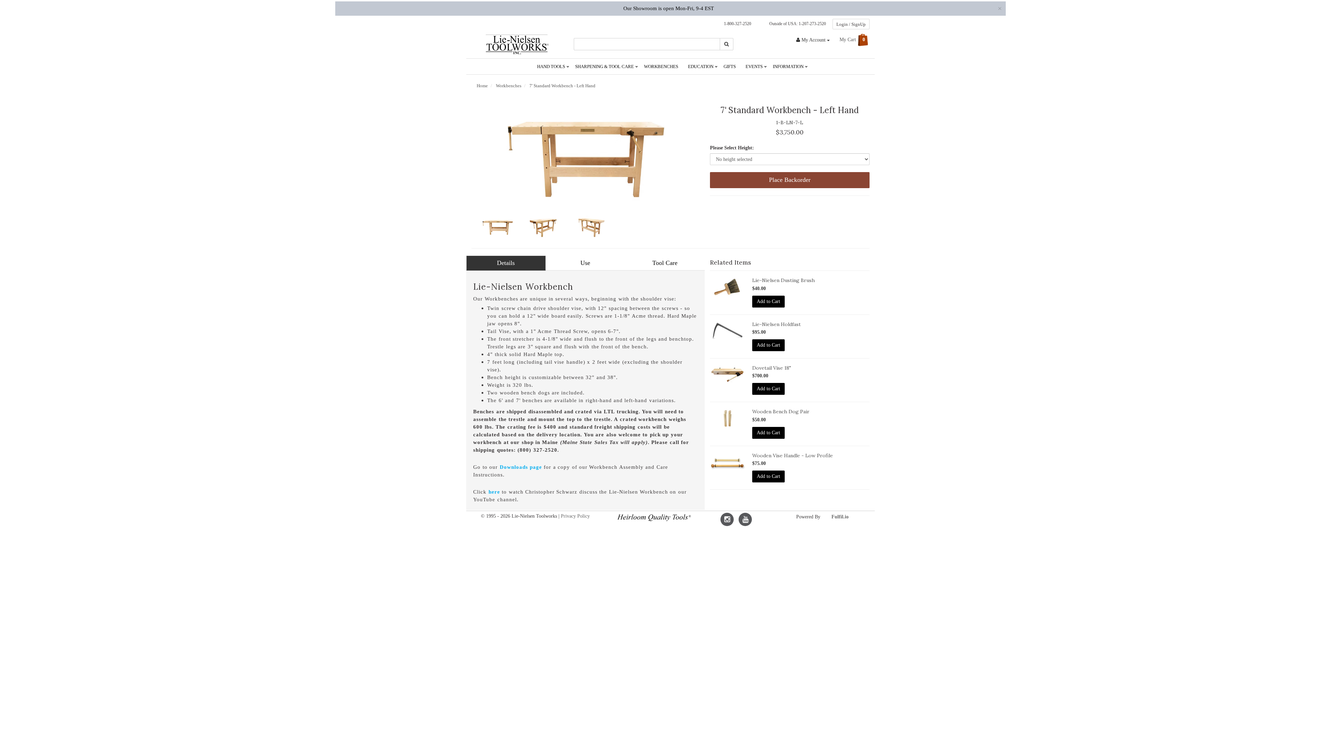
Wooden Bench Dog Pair (780, 411)
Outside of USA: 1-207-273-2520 (796, 23)
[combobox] (647, 44)
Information (789, 66)
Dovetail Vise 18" (771, 368)
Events (755, 66)
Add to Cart (768, 301)
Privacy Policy (575, 516)
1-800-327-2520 (736, 23)
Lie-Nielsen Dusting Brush (783, 280)
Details (506, 262)
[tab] (506, 263)
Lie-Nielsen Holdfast (776, 324)
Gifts (730, 66)
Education (701, 66)
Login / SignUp (851, 24)
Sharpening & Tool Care (605, 66)
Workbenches (661, 66)
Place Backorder (790, 179)
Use (585, 262)
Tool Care (664, 262)
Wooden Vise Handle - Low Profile (792, 455)
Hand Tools (551, 66)
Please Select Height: (732, 147)
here (494, 492)
